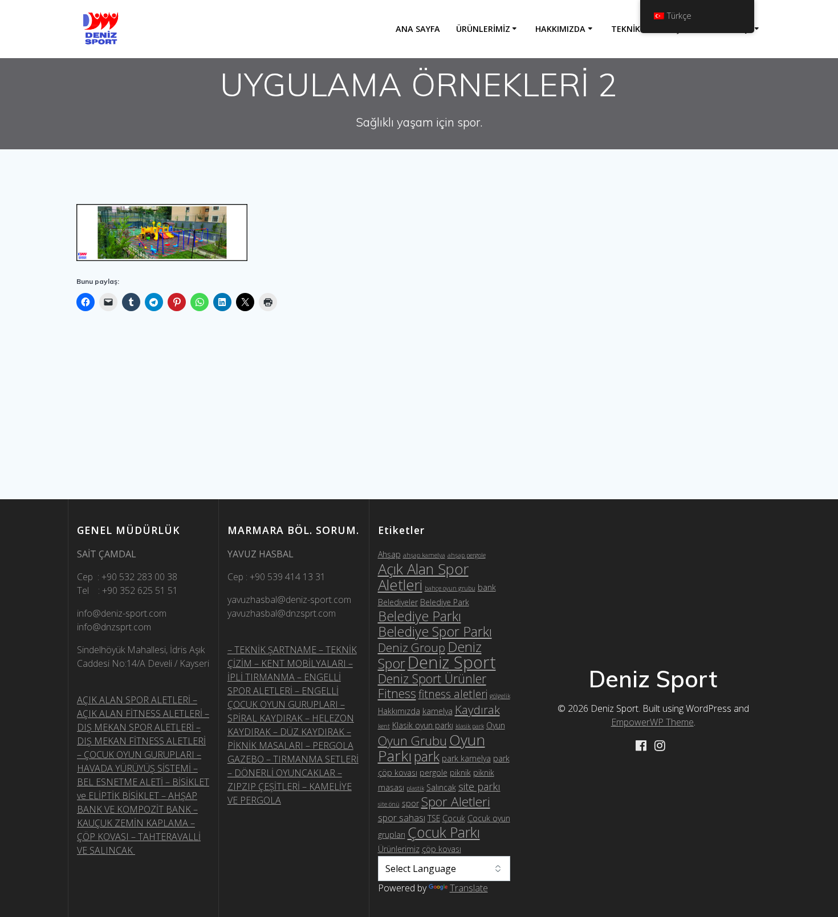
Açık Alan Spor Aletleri (423, 576)
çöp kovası (441, 848)
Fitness (397, 693)
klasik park (469, 726)
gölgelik (500, 696)
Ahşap (389, 554)
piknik (460, 772)
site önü (389, 804)
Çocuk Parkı (444, 832)
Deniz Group (411, 647)
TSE (434, 818)
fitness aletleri (452, 694)
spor (410, 803)
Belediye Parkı (419, 616)
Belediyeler (398, 602)
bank (487, 587)
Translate (469, 888)
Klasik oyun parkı (422, 725)
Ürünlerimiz (483, 28)
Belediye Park (444, 602)
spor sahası (401, 818)
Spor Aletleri (455, 801)
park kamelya (466, 758)
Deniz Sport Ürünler (432, 678)
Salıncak (441, 787)
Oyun (495, 725)
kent (384, 726)
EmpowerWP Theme (652, 722)
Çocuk (453, 818)
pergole (434, 772)
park (427, 756)
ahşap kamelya (424, 555)
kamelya (437, 711)
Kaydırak (477, 710)
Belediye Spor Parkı (435, 631)
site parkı (479, 786)
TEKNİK (625, 28)
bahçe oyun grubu (450, 588)
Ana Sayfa (418, 28)
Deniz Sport (452, 662)
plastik (415, 788)
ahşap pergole (467, 555)
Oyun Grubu (412, 740)
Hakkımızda (560, 28)
